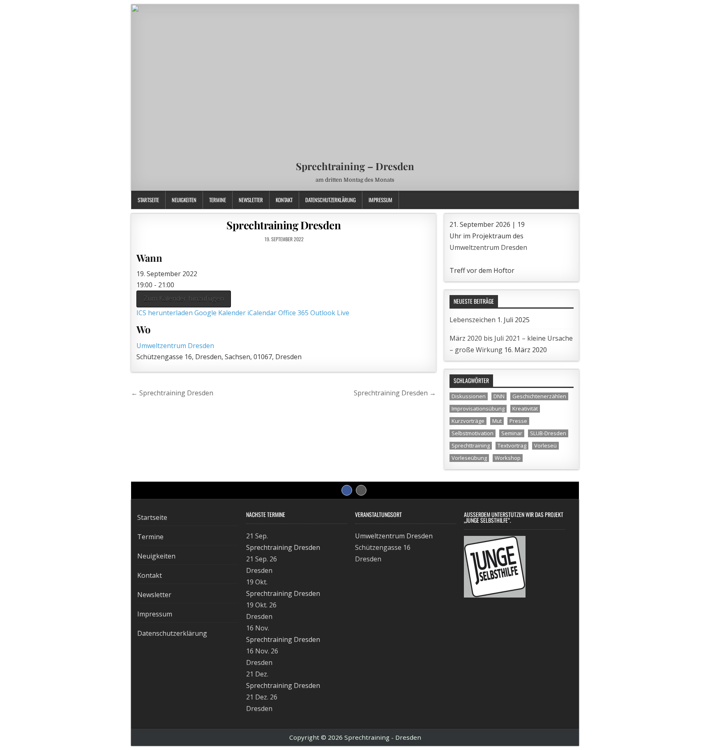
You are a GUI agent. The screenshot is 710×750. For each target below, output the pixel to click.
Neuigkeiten (184, 200)
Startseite (148, 200)
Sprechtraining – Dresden (355, 166)
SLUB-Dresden (548, 433)
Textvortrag (512, 445)
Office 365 (293, 312)
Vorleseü (545, 445)
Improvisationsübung (478, 408)
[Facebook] (552, 200)
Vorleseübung (469, 458)
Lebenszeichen (473, 319)
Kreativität (525, 408)
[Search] (572, 200)
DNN (499, 396)
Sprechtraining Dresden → (395, 392)
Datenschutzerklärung (330, 200)
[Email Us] (562, 200)
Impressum (380, 200)
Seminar (511, 433)
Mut (497, 421)
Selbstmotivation (472, 433)
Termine (217, 200)
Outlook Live (329, 312)
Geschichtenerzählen (539, 396)
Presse (518, 421)
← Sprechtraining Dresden (172, 392)
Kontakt (284, 200)
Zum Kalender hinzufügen (183, 298)
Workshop (508, 458)
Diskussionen (469, 396)
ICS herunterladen (164, 312)
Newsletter (251, 200)
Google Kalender (220, 312)
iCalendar (262, 312)
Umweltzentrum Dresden (175, 345)
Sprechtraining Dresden (283, 225)
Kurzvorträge (468, 421)
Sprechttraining (471, 445)
